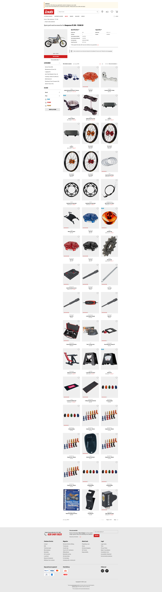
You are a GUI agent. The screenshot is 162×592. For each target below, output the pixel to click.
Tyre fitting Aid (90, 513)
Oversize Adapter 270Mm (109, 90)
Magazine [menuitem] (77, 16)
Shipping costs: (74, 586)
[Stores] (102, 12)
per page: (75, 63)
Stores (83, 546)
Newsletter (46, 552)
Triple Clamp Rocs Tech (90, 118)
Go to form (110, 51)
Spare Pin (90, 288)
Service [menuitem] (83, 16)
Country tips (65, 548)
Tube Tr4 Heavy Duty (90, 344)
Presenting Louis (85, 544)
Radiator (109, 118)
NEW (49, 99)
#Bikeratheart (66, 552)
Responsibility (85, 552)
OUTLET (49, 105)
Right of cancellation (105, 550)
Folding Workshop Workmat (90, 400)
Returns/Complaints (48, 558)
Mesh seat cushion (71, 231)
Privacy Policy (104, 548)
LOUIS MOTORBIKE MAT (71, 400)
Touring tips (65, 546)
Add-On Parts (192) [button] (49, 83)
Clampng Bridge (109, 400)
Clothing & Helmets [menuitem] (48, 16)
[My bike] (107, 12)
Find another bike (55, 59)
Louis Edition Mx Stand (90, 372)
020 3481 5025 (54, 534)
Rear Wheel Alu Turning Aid (109, 344)
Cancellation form (105, 552)
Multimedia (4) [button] (48, 79)
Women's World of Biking (68, 544)
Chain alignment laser (109, 513)
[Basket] (116, 12)
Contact (45, 544)
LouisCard (46, 556)
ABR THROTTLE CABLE (109, 203)
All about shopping (86, 548)
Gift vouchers (47, 554)
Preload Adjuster (71, 118)
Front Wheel (71, 175)
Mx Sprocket (109, 259)
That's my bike (56, 56)
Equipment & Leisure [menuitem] (58, 16)
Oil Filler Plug (109, 231)
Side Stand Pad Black (90, 457)
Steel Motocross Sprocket (72, 203)
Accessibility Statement (106, 554)
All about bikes (66, 556)
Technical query (47, 548)
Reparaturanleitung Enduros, (71, 513)
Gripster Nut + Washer (90, 429)
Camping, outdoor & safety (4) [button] (51, 76)
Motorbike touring (67, 554)
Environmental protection (106, 556)
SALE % (49, 102)
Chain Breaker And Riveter (71, 344)
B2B (45, 546)
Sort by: (107, 63)
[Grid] (100, 63)
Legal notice (103, 544)
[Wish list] (112, 12)
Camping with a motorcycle (69, 560)
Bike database (47, 550)
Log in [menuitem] (116, 16)
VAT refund (84, 550)
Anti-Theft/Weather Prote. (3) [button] (51, 74)
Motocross (109, 372)
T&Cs (102, 546)
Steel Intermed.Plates (109, 175)
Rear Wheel (90, 146)
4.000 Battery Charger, (90, 316)
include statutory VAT (75, 585)
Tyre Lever (109, 288)
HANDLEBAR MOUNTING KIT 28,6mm (71, 90)
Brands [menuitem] (71, 16)
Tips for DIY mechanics (68, 550)
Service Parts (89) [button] (49, 67)
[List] (102, 64)
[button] (97, 12)
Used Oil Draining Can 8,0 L (71, 288)
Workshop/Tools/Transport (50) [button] (52, 81)
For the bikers (66, 558)
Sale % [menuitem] (66, 16)
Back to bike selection (50, 21)
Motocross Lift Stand (71, 372)
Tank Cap (90, 90)
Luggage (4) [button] (47, 71)
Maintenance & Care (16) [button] (50, 69)
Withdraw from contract (49, 560)
